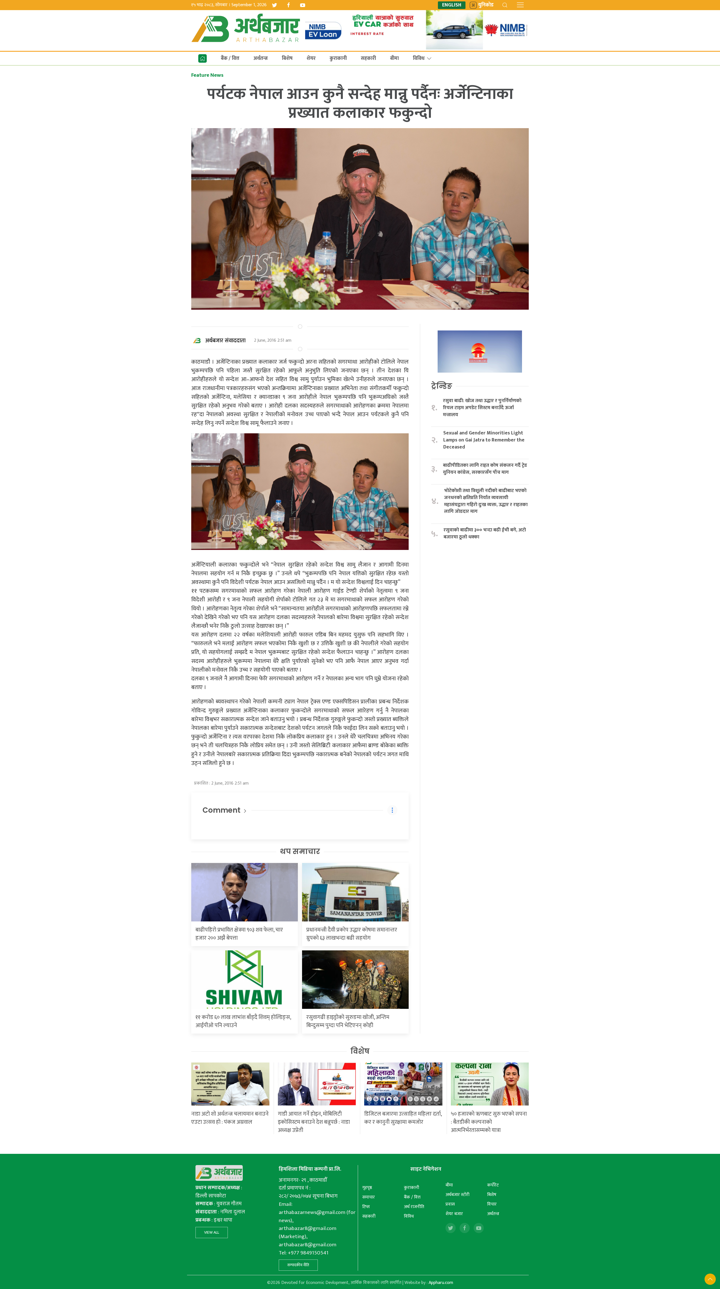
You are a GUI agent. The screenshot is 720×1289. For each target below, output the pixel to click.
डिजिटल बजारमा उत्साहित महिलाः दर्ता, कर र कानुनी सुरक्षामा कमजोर (403, 1118)
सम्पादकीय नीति (298, 1265)
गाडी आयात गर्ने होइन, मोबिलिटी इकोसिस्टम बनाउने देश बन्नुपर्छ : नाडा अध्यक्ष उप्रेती (314, 1122)
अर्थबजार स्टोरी (457, 1195)
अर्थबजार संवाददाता (225, 340)
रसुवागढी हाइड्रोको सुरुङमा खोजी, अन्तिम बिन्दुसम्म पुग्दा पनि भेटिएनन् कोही (347, 1021)
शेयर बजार (454, 1214)
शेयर (311, 58)
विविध (418, 58)
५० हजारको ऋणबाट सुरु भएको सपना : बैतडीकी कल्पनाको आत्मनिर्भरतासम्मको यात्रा (489, 1122)
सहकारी (368, 58)
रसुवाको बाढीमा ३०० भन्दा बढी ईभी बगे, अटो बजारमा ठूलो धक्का (485, 533)
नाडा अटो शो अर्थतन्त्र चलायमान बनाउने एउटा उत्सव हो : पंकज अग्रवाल (230, 1118)
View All (211, 1232)
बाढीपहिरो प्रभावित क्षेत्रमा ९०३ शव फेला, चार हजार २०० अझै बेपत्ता (239, 934)
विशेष (360, 1051)
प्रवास (450, 1204)
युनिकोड (486, 5)
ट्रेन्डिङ (441, 386)
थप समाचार (300, 851)
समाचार (368, 1197)
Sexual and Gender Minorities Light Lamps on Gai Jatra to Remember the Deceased (484, 440)
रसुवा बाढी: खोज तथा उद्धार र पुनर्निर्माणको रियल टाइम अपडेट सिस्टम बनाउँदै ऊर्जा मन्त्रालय (482, 407)
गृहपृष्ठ (367, 1187)
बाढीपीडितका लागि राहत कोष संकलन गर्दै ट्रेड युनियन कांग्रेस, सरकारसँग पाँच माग (485, 469)
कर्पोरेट (493, 1185)
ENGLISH (451, 5)
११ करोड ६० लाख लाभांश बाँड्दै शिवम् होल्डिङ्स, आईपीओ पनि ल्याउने (243, 1021)
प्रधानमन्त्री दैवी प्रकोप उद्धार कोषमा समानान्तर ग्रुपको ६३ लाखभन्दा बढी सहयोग (351, 934)
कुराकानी (338, 58)
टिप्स (366, 1207)
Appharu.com (441, 1282)
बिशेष (287, 58)
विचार (492, 1204)
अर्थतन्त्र (260, 58)
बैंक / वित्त (230, 58)
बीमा (394, 58)
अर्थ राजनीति (414, 1207)
